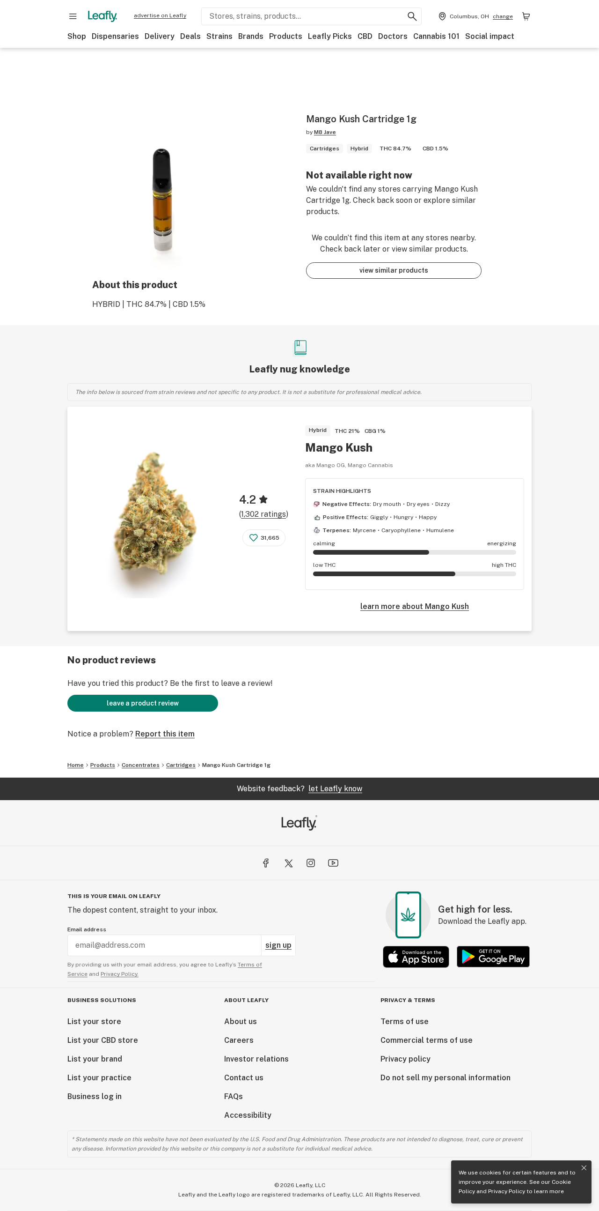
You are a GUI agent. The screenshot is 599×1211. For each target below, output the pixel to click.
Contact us (243, 1077)
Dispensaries (115, 36)
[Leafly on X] (288, 863)
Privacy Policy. (120, 974)
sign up (278, 945)
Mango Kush (339, 447)
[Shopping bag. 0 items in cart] (526, 16)
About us (240, 1021)
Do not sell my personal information (445, 1077)
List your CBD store (102, 1040)
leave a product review (143, 703)
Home (75, 765)
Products (285, 36)
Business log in (94, 1096)
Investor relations (256, 1059)
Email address (86, 929)
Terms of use (404, 1021)
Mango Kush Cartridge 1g (236, 765)
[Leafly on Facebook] (266, 863)
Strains (219, 36)
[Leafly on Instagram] (311, 863)
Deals (190, 36)
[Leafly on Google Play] (493, 957)
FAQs (233, 1096)
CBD (365, 36)
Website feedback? (299, 788)
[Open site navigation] (73, 16)
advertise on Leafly (160, 15)
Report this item (165, 733)
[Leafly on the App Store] (416, 957)
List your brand (94, 1059)
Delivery (160, 36)
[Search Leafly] (412, 16)
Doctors (393, 36)
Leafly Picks (330, 36)
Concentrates (141, 765)
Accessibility (247, 1115)
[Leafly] (102, 16)
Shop (76, 36)
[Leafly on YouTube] (333, 863)
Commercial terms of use (426, 1040)
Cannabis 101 (436, 36)
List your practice (99, 1077)
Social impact (489, 36)
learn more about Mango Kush (414, 606)
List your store (94, 1021)
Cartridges (181, 765)
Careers (239, 1040)
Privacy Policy (506, 1191)
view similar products (393, 270)
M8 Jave (325, 132)
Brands (250, 36)
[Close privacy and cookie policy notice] (584, 1168)
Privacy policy (405, 1059)
